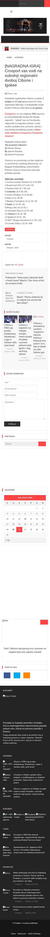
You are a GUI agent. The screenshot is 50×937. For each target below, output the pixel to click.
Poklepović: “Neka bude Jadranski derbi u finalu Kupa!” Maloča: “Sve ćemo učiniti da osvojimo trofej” (24, 280)
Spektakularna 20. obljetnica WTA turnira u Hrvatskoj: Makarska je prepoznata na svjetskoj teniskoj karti (29, 850)
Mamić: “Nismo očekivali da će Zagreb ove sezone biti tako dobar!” (30, 300)
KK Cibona (19, 265)
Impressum (21, 934)
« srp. (8, 540)
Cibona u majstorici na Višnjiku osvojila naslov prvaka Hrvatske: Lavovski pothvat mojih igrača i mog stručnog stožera (25, 339)
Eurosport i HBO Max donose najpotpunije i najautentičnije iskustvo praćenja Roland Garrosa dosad (29, 837)
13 (25, 519)
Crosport (9, 114)
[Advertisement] (25, 467)
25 (13, 530)
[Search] (47, 3)
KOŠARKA (19, 58)
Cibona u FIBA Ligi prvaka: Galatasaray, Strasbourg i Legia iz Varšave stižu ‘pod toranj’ (28, 764)
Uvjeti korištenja (34, 934)
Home (9, 58)
